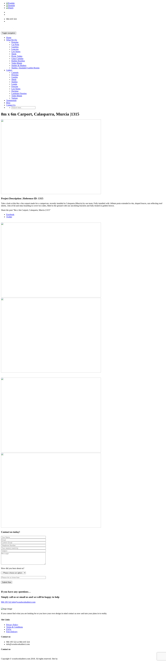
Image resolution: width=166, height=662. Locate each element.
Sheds (13, 54)
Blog (8, 103)
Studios (14, 82)
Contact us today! (10, 654)
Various (14, 98)
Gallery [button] (9, 70)
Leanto (14, 84)
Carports (14, 72)
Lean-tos (15, 49)
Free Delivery (12, 632)
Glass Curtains (17, 58)
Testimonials (11, 100)
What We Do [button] (11, 40)
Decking (14, 91)
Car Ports (15, 44)
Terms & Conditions (14, 627)
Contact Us (10, 105)
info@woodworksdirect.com (18, 21)
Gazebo (14, 77)
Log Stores (15, 51)
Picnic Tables (16, 56)
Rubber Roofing (18, 61)
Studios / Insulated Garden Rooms (25, 68)
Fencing (14, 86)
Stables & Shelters (18, 65)
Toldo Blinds (16, 63)
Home (8, 37)
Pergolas (14, 42)
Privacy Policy (12, 625)
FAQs (8, 629)
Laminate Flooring (19, 93)
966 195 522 (6, 602)
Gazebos (15, 47)
